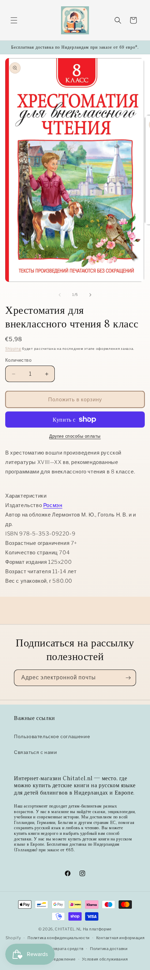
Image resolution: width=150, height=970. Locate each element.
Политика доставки (109, 948)
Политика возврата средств (56, 948)
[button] (14, 20)
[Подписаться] (128, 678)
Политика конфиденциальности (59, 937)
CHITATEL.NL (68, 929)
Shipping (13, 348)
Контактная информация (120, 937)
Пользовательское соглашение (52, 736)
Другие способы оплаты (75, 436)
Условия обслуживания (105, 959)
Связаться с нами (35, 752)
